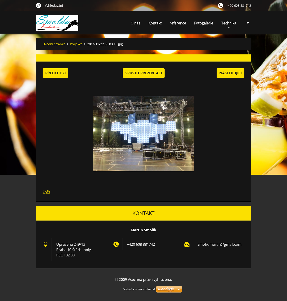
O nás (135, 23)
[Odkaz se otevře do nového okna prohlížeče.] (143, 133)
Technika (228, 23)
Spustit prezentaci (143, 73)
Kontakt (155, 23)
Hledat (38, 5)
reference (178, 23)
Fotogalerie (203, 23)
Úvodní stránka (54, 44)
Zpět (46, 191)
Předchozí (55, 73)
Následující (230, 73)
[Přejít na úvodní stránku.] (57, 25)
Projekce (76, 44)
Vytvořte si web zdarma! (139, 289)
